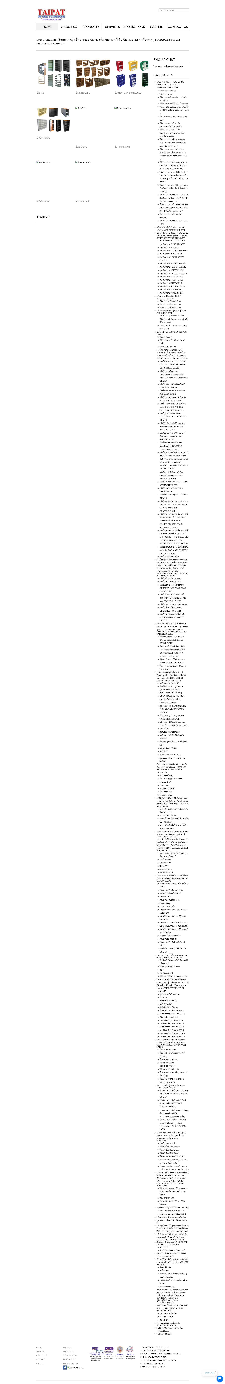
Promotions (134, 26)
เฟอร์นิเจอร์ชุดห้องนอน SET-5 (172, 1030)
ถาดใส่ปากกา (165, 860)
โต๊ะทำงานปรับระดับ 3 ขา (170, 304)
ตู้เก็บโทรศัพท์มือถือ (167, 1287)
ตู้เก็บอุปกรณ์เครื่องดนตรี (170, 732)
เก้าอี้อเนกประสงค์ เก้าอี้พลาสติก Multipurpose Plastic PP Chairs (172, 617)
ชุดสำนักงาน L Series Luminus (174, 251)
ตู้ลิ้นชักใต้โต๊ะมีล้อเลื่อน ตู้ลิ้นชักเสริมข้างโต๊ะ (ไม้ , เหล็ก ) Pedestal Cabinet (172, 699)
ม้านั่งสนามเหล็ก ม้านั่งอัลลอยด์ (172, 1250)
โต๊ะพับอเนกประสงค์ (168, 1050)
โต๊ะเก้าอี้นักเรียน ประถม (169, 1150)
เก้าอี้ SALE (164, 1331)
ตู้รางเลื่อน (164, 729)
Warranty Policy (69, 1355)
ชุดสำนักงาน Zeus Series (171, 254)
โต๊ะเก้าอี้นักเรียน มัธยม (169, 1153)
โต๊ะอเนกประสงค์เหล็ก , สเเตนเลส (173, 1073)
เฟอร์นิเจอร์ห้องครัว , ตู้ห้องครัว (172, 1014)
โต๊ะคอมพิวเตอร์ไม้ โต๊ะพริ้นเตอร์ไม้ (174, 104)
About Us (69, 26)
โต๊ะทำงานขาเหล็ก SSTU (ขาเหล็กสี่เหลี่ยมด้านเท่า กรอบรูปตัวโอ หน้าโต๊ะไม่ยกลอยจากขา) (174, 198)
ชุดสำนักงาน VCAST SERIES (172, 277)
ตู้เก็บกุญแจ (164, 1270)
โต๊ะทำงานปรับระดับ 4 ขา (170, 308)
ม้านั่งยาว (164, 1247)
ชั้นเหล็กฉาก (165, 785)
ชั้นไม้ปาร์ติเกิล (166, 782)
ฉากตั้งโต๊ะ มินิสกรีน (168, 815)
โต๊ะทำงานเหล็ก (166, 94)
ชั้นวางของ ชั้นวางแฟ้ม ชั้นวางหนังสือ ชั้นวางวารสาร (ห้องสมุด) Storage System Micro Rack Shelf (172, 767)
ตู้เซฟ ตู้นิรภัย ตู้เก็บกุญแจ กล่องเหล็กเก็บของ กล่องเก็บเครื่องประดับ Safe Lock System (173, 1261)
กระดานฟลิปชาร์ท (167, 906)
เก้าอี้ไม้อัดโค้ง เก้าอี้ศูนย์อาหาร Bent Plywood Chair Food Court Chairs (173, 588)
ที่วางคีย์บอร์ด (165, 863)
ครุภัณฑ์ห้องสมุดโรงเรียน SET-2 (173, 1214)
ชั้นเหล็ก (163, 772)
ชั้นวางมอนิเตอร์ (166, 873)
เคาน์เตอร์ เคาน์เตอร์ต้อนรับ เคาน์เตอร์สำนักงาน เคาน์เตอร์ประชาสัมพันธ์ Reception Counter (172, 834)
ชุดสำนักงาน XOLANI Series (172, 286)
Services (112, 26)
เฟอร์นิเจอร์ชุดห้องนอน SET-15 (172, 1033)
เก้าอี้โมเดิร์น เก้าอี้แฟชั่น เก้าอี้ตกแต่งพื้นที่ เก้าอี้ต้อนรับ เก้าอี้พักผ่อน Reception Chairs (173, 598)
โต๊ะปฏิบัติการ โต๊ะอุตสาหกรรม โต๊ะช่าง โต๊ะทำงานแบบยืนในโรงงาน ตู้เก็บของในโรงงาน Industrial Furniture (173, 1228)
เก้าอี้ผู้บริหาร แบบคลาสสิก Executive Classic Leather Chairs (173, 417)
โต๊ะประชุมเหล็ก (166, 337)
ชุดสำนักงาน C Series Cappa (172, 244)
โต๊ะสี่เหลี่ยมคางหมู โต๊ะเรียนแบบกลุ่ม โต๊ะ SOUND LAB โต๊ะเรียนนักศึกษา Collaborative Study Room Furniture (172, 1182)
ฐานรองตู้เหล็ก (166, 869)
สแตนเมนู (164, 1320)
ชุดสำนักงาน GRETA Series (171, 283)
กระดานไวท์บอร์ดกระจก (169, 900)
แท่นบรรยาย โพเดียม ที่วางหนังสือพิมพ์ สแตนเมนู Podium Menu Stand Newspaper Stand (172, 1308)
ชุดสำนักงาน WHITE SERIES (172, 270)
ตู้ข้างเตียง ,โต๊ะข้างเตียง (170, 994)
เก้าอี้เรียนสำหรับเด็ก (168, 1143)
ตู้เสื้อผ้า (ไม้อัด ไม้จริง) (169, 1007)
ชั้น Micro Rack (167, 789)
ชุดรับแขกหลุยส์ (166, 973)
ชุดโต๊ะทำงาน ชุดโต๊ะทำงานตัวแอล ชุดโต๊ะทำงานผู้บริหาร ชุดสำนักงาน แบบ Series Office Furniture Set (172, 235)
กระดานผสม (165, 903)
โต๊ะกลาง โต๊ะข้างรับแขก (170, 967)
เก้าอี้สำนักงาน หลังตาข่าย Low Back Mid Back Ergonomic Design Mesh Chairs (173, 365)
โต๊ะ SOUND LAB (167, 1198)
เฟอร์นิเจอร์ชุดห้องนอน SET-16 (172, 1037)
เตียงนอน (163, 998)
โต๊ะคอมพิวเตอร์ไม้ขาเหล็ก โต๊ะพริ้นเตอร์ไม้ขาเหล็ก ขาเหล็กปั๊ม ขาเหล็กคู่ (174, 110)
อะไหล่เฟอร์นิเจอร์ (164, 1334)
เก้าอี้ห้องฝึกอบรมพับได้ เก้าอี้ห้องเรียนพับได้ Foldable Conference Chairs (171, 446)
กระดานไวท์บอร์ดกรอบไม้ (170, 936)
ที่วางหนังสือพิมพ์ (166, 1317)
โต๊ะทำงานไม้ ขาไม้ (168, 91)
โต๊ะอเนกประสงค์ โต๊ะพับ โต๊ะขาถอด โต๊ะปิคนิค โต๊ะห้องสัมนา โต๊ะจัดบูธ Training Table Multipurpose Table (171, 1043)
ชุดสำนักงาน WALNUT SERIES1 (173, 264)
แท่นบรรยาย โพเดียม (168, 1313)
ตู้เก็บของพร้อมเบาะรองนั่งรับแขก (173, 976)
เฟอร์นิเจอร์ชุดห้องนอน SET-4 (172, 1027)
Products (90, 26)
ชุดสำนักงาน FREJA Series (171, 280)
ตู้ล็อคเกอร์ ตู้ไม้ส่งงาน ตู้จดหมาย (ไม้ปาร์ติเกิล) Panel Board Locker (173, 709)
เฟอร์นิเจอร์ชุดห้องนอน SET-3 (172, 1024)
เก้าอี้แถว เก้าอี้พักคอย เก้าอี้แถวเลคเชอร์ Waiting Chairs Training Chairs (172, 475)
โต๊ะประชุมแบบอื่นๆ (168, 347)
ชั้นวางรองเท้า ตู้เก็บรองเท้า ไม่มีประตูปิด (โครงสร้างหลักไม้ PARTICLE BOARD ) (173, 1103)
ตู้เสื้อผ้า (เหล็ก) (166, 1004)
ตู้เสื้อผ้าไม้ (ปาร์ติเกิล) (168, 1001)
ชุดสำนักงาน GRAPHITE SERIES (173, 273)
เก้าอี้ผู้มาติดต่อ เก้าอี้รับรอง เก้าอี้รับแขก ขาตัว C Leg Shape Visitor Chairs (172, 426)
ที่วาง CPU (164, 866)
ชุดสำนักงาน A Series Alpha (172, 241)
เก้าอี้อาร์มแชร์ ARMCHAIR (171, 578)
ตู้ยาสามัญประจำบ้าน (168, 748)
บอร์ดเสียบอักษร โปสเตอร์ (170, 893)
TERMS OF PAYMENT (70, 1363)
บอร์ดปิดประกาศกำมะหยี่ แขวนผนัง (174, 926)
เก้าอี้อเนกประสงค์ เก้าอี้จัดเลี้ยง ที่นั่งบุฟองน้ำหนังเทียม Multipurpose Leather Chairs (174, 550)
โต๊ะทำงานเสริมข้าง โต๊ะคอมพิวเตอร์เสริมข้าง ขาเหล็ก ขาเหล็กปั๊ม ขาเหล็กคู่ (173, 133)
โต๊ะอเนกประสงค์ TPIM (169, 1069)
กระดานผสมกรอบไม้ (168, 939)
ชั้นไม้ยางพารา (166, 792)
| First (45, 217)
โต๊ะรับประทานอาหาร (169, 1017)
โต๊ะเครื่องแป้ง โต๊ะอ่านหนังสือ (172, 1011)
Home (47, 26)
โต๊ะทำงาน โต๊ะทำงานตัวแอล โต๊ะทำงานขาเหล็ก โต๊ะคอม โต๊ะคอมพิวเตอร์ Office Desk (170, 85)
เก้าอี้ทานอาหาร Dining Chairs (173, 604)
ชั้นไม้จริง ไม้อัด (166, 776)
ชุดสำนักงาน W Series (169, 247)
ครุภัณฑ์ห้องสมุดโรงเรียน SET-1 (173, 1211)
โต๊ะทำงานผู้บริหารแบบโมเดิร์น (172, 316)
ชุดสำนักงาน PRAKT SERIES (172, 293)
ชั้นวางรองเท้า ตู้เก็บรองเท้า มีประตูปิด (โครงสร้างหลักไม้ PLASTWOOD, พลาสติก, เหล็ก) (174, 1113)
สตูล (162, 970)
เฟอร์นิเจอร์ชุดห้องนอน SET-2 (172, 1020)
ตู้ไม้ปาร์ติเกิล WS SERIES (170, 755)
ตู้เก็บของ (163, 751)
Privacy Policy (68, 1359)
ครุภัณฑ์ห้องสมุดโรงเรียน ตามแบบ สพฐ (172, 1208)
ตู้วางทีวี (163, 991)
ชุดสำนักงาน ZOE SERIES (170, 290)
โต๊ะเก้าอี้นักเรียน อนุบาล (170, 1147)
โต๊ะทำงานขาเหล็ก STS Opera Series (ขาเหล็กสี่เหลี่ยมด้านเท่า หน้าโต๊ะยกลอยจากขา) (173, 143)
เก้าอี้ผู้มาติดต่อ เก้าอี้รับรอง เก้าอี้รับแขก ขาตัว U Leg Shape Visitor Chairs (172, 436)
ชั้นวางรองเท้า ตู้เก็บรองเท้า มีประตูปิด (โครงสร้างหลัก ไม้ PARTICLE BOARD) (174, 1094)
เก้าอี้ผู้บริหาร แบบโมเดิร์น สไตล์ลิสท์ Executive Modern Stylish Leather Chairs (173, 407)
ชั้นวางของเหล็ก (166, 795)
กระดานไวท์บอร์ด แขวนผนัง (171, 890)
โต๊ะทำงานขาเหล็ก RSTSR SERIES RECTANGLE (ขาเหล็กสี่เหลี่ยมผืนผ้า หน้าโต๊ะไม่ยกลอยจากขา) (174, 208)
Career (156, 26)
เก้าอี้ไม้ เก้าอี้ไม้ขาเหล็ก (169, 557)
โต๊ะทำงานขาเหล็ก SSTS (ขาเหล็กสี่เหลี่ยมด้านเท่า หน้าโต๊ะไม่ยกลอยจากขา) (174, 188)
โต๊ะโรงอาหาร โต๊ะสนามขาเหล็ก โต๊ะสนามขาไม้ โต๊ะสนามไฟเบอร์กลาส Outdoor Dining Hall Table (172, 1236)
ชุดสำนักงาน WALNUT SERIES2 (173, 267)
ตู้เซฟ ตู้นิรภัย (165, 1267)
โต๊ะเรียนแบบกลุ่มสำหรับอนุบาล (173, 1156)
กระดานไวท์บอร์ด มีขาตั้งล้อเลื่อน (173, 923)
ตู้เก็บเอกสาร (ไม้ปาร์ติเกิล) (170, 683)
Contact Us (178, 26)
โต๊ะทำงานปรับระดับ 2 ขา (170, 301)
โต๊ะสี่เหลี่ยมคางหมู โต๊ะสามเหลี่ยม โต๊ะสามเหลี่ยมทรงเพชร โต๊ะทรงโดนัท (174, 1191)
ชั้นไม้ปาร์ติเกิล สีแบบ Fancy (172, 779)
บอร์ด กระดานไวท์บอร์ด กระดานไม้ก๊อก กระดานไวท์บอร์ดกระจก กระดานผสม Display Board (172, 878)
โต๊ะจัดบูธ (164, 1076)
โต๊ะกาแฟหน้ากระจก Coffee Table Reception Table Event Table (172, 640)
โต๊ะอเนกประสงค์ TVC (169, 1060)
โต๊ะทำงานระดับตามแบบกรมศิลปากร (172, 1217)
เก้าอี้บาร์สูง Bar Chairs (170, 582)
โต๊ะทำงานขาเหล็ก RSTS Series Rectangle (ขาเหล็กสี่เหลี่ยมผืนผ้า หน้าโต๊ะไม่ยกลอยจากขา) (173, 165)
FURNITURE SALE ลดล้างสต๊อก (170, 1328)
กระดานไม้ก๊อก (166, 897)
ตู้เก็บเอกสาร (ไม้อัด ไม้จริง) (171, 693)
